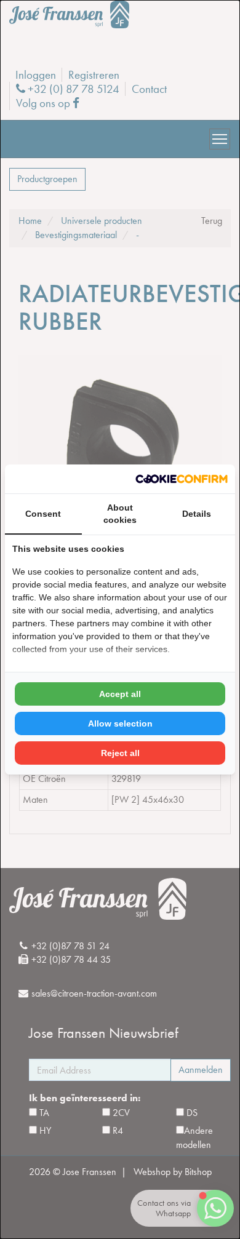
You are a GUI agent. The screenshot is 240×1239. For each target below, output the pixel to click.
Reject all (120, 753)
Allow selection (120, 723)
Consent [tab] (43, 514)
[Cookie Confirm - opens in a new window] (181, 479)
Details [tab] (196, 514)
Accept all (120, 694)
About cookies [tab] (120, 514)
